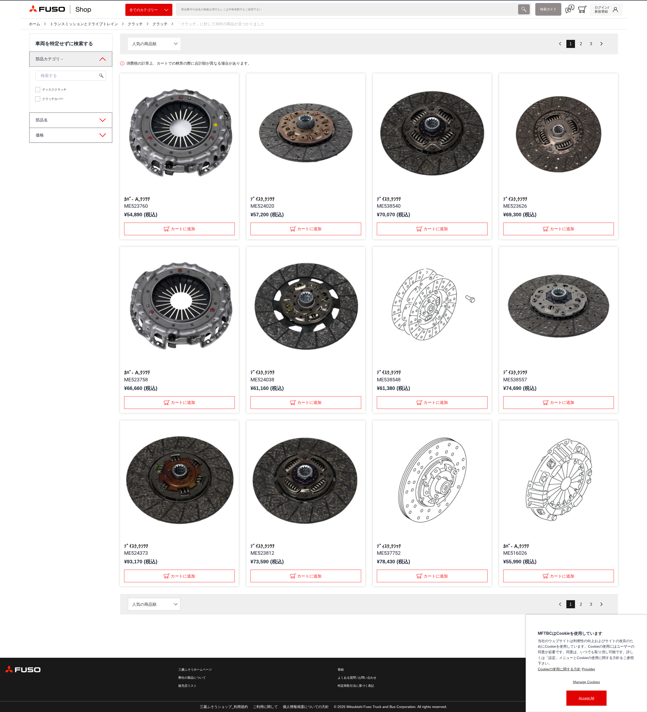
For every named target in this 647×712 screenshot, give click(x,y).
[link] (606, 9)
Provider (588, 669)
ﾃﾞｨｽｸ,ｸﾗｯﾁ (389, 546)
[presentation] (524, 9)
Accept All (586, 698)
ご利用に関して (265, 707)
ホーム (34, 24)
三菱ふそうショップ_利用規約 (224, 707)
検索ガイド (548, 9)
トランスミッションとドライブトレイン (84, 24)
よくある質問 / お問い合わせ (357, 677)
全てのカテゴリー (143, 10)
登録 (341, 669)
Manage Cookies (586, 682)
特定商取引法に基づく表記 (356, 686)
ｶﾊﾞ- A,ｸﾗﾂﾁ (137, 199)
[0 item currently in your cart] (582, 9)
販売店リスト (187, 686)
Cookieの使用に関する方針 (559, 669)
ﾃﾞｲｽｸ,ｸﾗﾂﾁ (262, 199)
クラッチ (135, 24)
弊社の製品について (192, 677)
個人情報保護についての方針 (306, 707)
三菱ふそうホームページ (195, 669)
